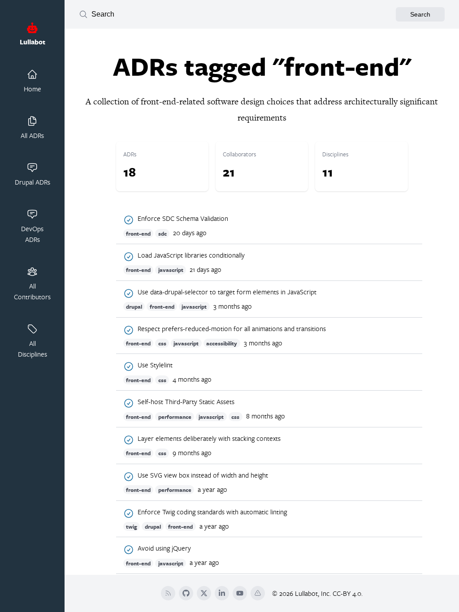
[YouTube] (240, 593)
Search (420, 14)
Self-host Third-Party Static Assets (186, 402)
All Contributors (32, 291)
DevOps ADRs (32, 234)
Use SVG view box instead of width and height (203, 475)
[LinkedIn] (222, 593)
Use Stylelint (155, 365)
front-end (138, 233)
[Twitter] (204, 593)
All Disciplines (32, 348)
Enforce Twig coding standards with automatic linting (212, 512)
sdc (162, 233)
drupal (134, 306)
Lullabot (32, 42)
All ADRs (32, 135)
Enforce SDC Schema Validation (183, 219)
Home (32, 88)
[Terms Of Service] (258, 593)
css (162, 343)
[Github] (186, 593)
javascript (170, 270)
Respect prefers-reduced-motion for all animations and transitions (232, 329)
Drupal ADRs (32, 181)
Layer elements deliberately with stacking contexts (209, 439)
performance (174, 416)
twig (131, 526)
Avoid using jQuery (164, 548)
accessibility (221, 343)
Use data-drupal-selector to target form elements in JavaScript (227, 292)
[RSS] (168, 593)
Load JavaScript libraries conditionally (191, 255)
